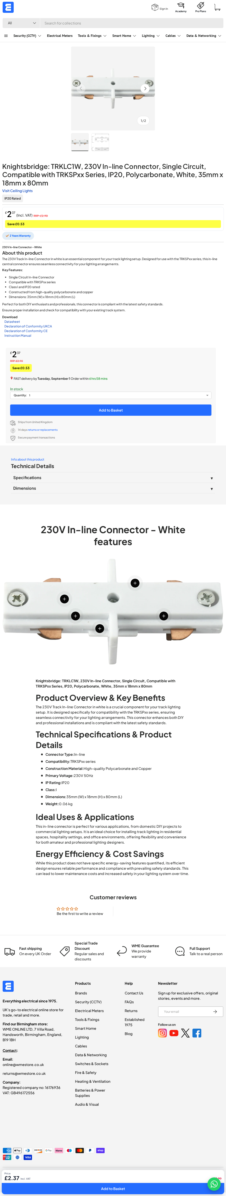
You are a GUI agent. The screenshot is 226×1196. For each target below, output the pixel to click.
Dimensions (24, 488)
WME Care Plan (135, 1176)
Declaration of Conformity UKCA (28, 326)
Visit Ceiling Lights (17, 190)
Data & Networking (91, 1054)
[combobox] (113, 23)
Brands (81, 993)
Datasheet (12, 321)
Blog (129, 1033)
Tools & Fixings (87, 1019)
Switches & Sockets (91, 1063)
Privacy (156, 1176)
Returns (131, 1010)
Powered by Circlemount (36, 1176)
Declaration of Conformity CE (25, 331)
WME (16, 1176)
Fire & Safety (85, 1072)
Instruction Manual (17, 335)
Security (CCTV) (88, 1002)
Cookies (173, 1176)
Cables (81, 1046)
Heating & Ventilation (92, 1081)
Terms (189, 1176)
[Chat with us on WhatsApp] (214, 1184)
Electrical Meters (60, 35)
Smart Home (85, 1028)
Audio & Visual (87, 1104)
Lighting (82, 1037)
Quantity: (20, 395)
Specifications (27, 477)
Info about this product (27, 459)
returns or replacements (43, 429)
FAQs (129, 1002)
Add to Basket (111, 410)
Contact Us (134, 993)
